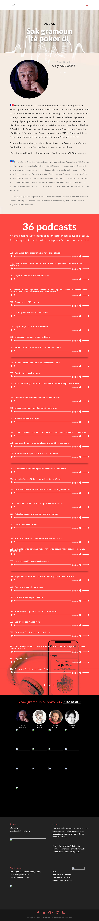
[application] (49, 256)
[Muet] (80, 256)
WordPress (67, 917)
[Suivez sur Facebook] (45, 685)
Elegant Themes (43, 917)
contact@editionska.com (19, 877)
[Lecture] (12, 256)
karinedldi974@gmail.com (62, 880)
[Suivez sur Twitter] (49, 685)
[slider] (85, 256)
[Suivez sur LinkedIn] (54, 685)
